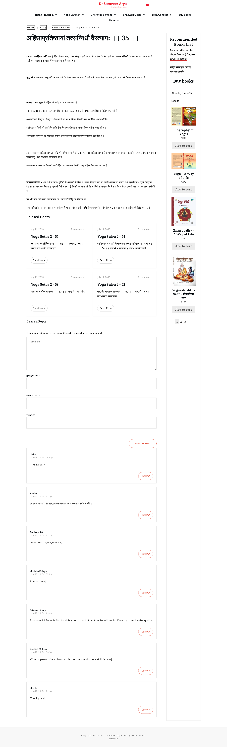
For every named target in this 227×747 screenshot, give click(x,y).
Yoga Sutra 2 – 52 (111, 284)
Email (33, 395)
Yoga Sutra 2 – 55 (44, 236)
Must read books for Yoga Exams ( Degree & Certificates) (182, 54)
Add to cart (183, 146)
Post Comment (143, 443)
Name (33, 376)
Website (30, 415)
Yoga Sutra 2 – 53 (44, 284)
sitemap (113, 739)
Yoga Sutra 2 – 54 (111, 236)
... (57, 248)
